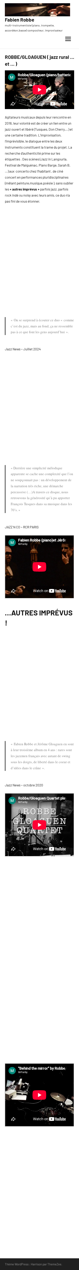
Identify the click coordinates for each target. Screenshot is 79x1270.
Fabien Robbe (19, 20)
